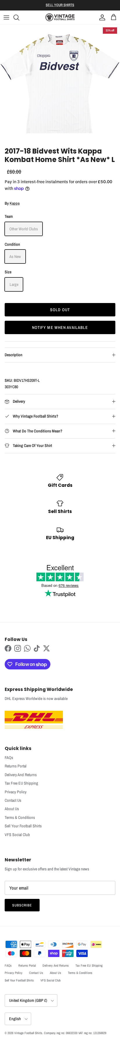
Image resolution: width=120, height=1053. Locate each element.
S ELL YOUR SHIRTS (60, 5)
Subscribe (22, 905)
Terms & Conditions (20, 817)
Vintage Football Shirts (28, 1033)
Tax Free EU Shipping (21, 783)
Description (13, 354)
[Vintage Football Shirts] (60, 17)
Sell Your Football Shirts (23, 825)
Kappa (15, 203)
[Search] (19, 17)
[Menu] (6, 17)
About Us (12, 808)
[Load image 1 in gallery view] (60, 84)
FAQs (9, 757)
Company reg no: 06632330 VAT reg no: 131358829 (75, 1033)
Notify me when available (60, 327)
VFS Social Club (17, 834)
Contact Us (13, 800)
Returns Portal (16, 766)
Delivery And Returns (21, 774)
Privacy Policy (16, 791)
